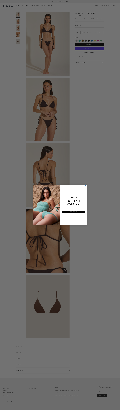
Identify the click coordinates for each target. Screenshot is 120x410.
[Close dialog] (85, 186)
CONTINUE (73, 212)
